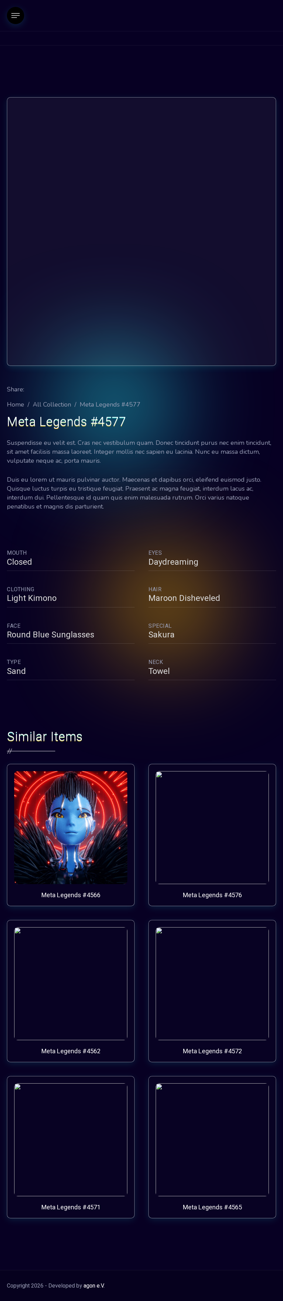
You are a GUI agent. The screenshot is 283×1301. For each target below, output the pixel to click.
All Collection (52, 404)
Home (15, 404)
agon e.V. (94, 1286)
